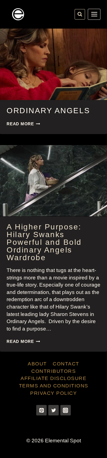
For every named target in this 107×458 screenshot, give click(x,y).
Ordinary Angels (48, 110)
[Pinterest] (41, 410)
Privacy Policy (53, 393)
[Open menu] (94, 14)
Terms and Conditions (53, 385)
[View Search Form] (80, 14)
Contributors (53, 371)
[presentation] (53, 64)
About (37, 364)
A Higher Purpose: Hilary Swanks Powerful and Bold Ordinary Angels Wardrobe (44, 242)
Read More (23, 123)
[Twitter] (53, 410)
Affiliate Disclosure (53, 378)
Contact (66, 364)
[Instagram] (65, 410)
